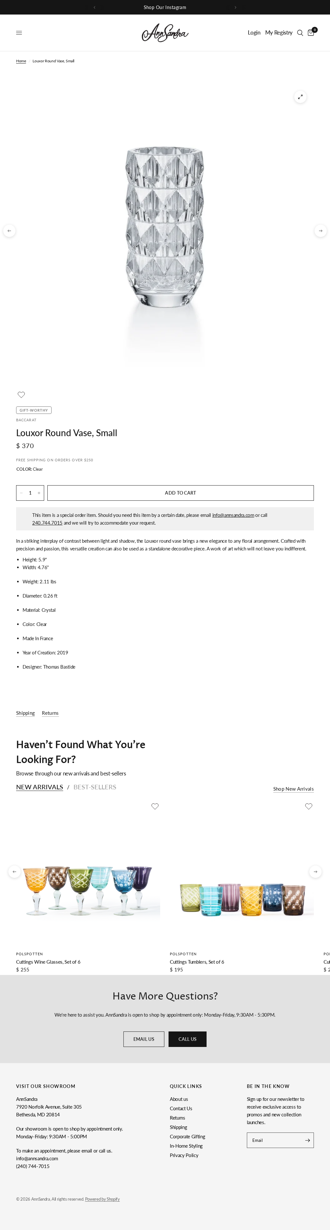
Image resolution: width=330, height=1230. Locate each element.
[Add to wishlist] (21, 395)
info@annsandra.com (233, 515)
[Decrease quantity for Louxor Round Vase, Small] (21, 493)
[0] (310, 33)
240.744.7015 (47, 523)
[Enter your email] (307, 1140)
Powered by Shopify (102, 1199)
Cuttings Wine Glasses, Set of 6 (48, 962)
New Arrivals (39, 787)
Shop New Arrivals (293, 789)
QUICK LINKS (186, 1086)
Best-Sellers (94, 787)
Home (21, 60)
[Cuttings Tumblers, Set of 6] (242, 873)
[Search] (300, 33)
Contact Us (181, 1108)
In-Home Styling (186, 1146)
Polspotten (29, 954)
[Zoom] (300, 97)
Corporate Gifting (187, 1136)
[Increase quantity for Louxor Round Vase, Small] (39, 493)
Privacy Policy (184, 1155)
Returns (177, 1118)
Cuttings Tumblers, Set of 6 (197, 962)
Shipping (178, 1127)
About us (179, 1099)
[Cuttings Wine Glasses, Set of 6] (88, 873)
